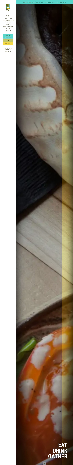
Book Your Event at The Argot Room (8, 21)
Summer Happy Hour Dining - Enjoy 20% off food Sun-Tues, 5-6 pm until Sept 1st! (44, 2)
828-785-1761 (8, 51)
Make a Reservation (8, 37)
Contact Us (8, 30)
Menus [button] (8, 15)
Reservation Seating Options (8, 27)
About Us (8, 24)
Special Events (8, 18)
